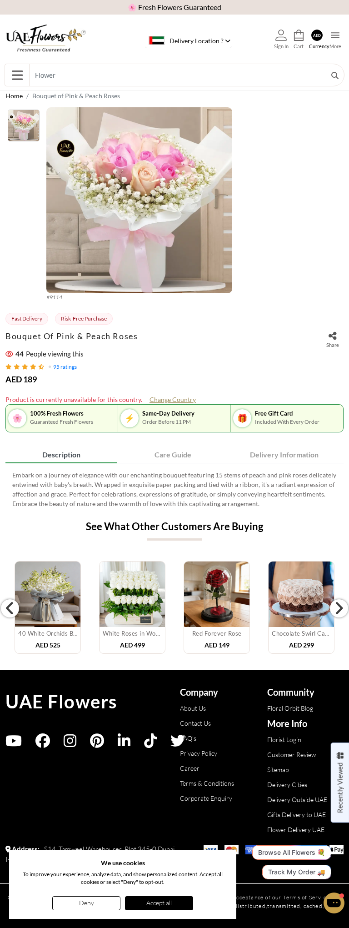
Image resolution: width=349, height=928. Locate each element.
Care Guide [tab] (173, 454)
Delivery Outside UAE (297, 799)
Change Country (173, 399)
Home (14, 96)
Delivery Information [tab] (284, 454)
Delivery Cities (287, 784)
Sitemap (278, 769)
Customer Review (291, 754)
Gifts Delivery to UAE (296, 814)
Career (189, 768)
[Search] (334, 75)
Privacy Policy (198, 753)
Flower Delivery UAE (295, 829)
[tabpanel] (174, 489)
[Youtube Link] (13, 743)
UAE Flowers (61, 701)
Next (339, 608)
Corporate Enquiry (206, 798)
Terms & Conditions (207, 783)
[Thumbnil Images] (24, 128)
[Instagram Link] (70, 743)
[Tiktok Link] (150, 743)
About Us (193, 708)
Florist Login (284, 739)
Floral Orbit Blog (290, 708)
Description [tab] (61, 454)
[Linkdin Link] (124, 743)
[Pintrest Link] (97, 743)
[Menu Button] (17, 75)
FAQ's (188, 738)
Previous (10, 608)
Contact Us (195, 723)
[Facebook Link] (42, 743)
